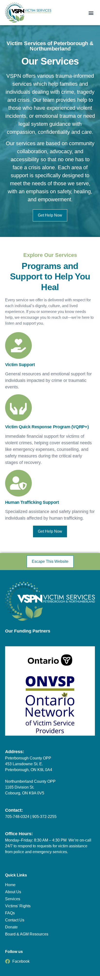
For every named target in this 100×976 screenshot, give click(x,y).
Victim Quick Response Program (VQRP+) (47, 426)
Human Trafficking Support (32, 502)
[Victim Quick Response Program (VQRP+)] (18, 407)
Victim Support (20, 364)
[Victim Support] (18, 345)
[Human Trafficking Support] (18, 483)
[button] (91, 13)
